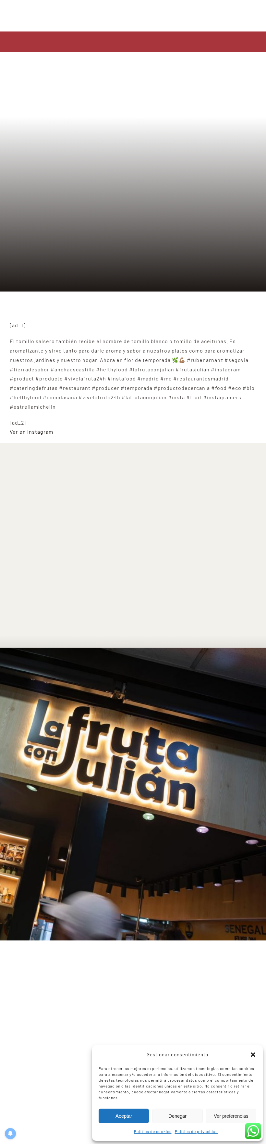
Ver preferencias (231, 1116)
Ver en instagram (31, 432)
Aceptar (123, 1116)
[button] (253, 1054)
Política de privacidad (196, 1131)
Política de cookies (153, 1131)
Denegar (177, 1116)
